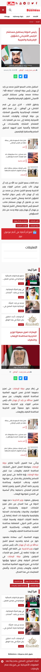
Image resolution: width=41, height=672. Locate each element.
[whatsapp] (15, 76)
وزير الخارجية (18, 500)
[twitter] (21, 76)
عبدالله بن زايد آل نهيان (22, 400)
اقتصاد (35, 16)
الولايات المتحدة (22, 225)
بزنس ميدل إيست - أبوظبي (27, 70)
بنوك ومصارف (18, 16)
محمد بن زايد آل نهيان (20, 221)
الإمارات (31, 22)
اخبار (28, 16)
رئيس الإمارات (34, 221)
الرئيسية (38, 22)
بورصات (7, 16)
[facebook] (26, 76)
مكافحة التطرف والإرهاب (19, 585)
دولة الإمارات (34, 225)
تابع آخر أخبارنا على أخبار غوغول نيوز (18, 234)
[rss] (17, 3)
